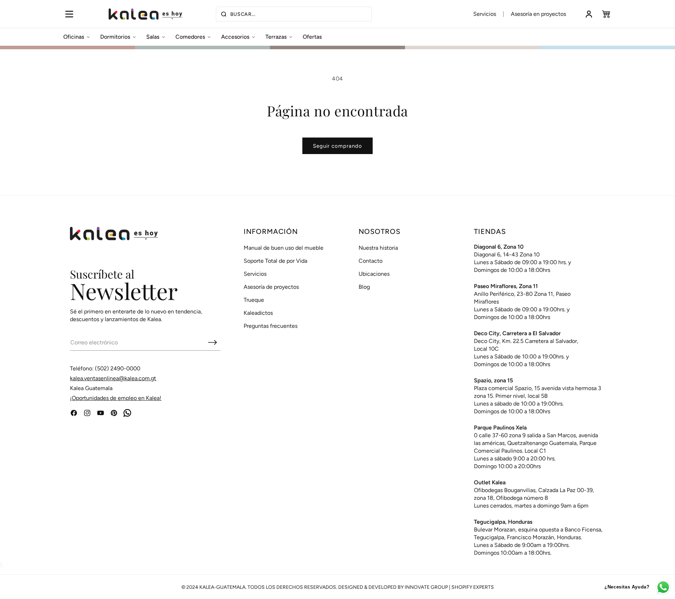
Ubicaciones (374, 273)
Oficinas (73, 36)
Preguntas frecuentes (270, 326)
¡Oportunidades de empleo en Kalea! (115, 398)
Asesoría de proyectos (271, 286)
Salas (152, 36)
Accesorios (235, 36)
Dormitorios (115, 36)
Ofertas (312, 36)
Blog (364, 286)
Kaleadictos (258, 313)
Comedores (190, 36)
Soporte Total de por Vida (275, 260)
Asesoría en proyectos (538, 14)
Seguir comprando (337, 146)
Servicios (484, 14)
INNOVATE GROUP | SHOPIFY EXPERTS (449, 587)
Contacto (370, 260)
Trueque (254, 300)
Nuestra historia (378, 247)
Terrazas (276, 36)
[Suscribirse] (212, 342)
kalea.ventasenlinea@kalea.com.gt (113, 378)
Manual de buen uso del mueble (283, 247)
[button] (69, 14)
